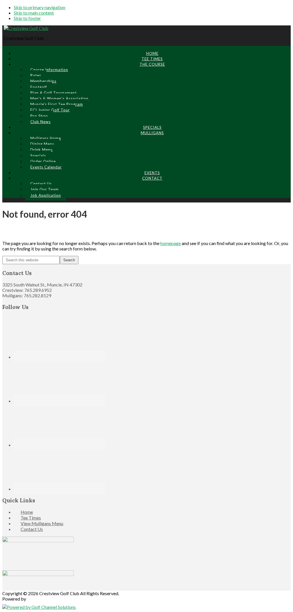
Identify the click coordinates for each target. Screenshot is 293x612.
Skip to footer (27, 18)
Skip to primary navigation (39, 7)
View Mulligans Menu (42, 523)
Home (27, 512)
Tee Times (31, 517)
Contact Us (32, 529)
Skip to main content (34, 12)
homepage (170, 243)
